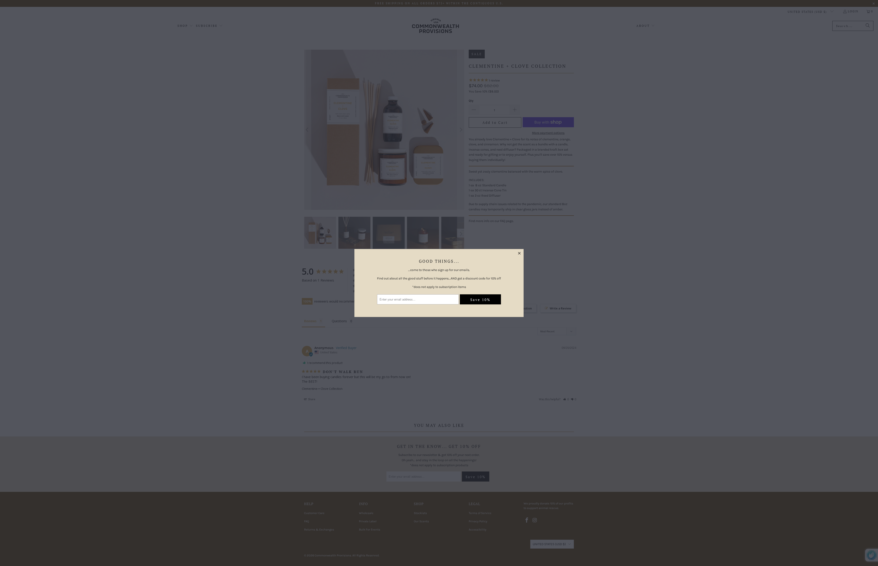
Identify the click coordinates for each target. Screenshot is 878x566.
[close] (519, 253)
